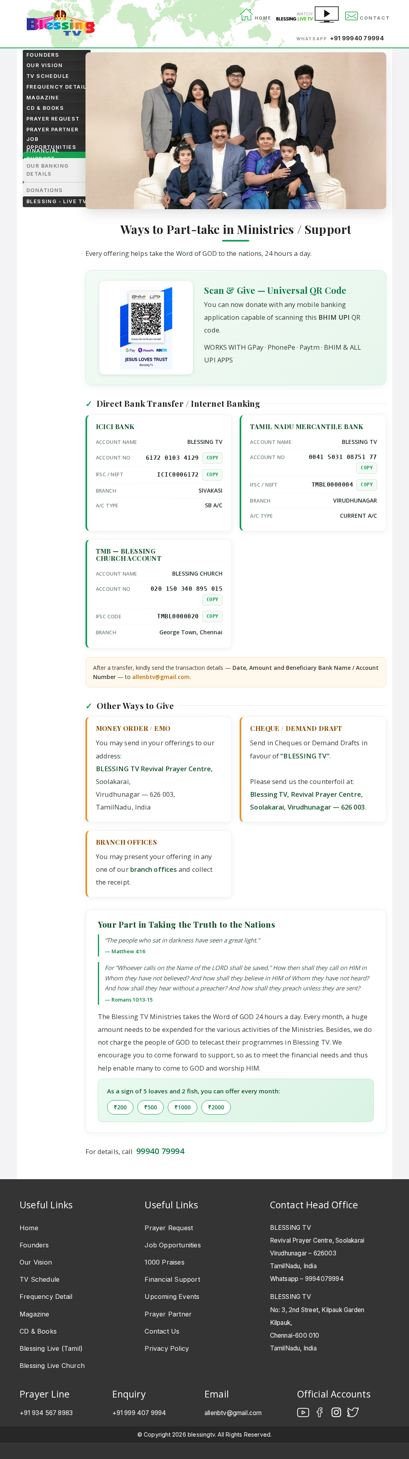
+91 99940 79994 (357, 38)
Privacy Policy (167, 1348)
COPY (212, 458)
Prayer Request (53, 119)
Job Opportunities (51, 143)
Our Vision (44, 65)
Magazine (42, 98)
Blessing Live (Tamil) (51, 1348)
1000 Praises (164, 1262)
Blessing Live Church (52, 1366)
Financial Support (43, 155)
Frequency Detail (56, 87)
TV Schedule (47, 76)
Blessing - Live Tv (56, 201)
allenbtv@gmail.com (161, 677)
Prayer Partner (52, 130)
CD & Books (45, 108)
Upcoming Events (172, 1297)
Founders (42, 55)
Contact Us (162, 1331)
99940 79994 (160, 1151)
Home (29, 1228)
